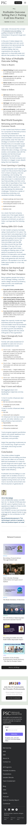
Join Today (18, 2)
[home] (6, 3)
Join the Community (14, 698)
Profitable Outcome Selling (12, 31)
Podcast (6, 797)
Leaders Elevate (8, 777)
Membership (7, 748)
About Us (6, 758)
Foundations (7, 774)
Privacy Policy (6, 818)
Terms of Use (13, 818)
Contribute (6, 804)
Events (5, 793)
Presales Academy (9, 770)
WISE (4, 751)
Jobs (4, 790)
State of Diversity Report (11, 800)
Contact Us (6, 762)
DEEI (4, 755)
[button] (25, 3)
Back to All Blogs (14, 667)
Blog (14, 8)
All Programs (7, 767)
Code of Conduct (20, 818)
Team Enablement (9, 781)
